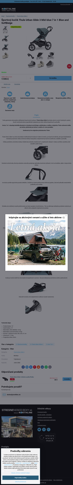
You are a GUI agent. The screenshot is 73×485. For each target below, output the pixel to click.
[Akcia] (36, 264)
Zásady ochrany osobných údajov (20, 473)
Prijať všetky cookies (20, 477)
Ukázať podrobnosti (20, 481)
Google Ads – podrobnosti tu (23, 463)
